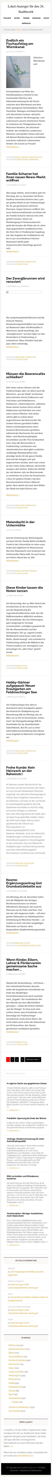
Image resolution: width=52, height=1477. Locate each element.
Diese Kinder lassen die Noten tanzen (24, 589)
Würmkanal (34, 159)
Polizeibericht (15, 1387)
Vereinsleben (15, 1398)
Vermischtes (30, 262)
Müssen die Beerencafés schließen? (25, 375)
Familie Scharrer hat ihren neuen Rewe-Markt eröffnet (25, 177)
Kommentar (14, 1364)
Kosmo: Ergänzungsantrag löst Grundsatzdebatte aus (24, 883)
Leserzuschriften (16, 1372)
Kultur (11, 1368)
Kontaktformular (25, 1456)
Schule (24, 666)
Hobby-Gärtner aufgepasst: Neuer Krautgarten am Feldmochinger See (21, 687)
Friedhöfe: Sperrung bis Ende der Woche (26, 1118)
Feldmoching (22, 159)
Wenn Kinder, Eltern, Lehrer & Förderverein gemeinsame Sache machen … (23, 964)
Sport (11, 1394)
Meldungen (20, 262)
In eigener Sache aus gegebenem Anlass (27, 1083)
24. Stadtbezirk (23, 945)
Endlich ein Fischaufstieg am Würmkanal (19, 43)
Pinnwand (13, 1379)
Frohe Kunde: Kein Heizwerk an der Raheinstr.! (20, 771)
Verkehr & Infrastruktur (31, 157)
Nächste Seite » (34, 1059)
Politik (27, 943)
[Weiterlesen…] (12, 147)
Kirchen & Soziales (28, 571)
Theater (15, 1402)
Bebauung (19, 863)
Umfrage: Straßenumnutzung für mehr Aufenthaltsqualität (25, 1140)
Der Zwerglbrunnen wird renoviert (25, 279)
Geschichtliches (16, 1356)
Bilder (17, 157)
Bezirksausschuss (17, 1349)
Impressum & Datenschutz (31, 1470)
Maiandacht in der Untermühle (20, 523)
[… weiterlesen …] (13, 1110)
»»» (11, 1446)
